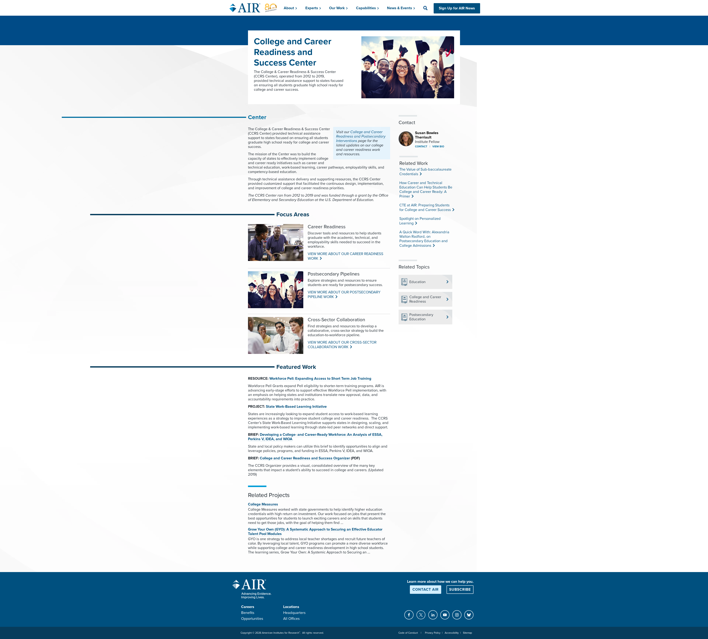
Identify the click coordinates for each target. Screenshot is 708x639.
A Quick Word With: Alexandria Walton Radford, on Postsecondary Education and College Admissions (424, 239)
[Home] (253, 8)
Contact (421, 146)
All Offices (291, 619)
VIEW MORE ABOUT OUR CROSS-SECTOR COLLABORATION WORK (342, 344)
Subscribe (460, 589)
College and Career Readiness (425, 299)
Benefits (247, 613)
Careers (247, 607)
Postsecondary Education (421, 317)
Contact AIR (425, 589)
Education (417, 282)
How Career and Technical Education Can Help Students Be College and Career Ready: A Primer (425, 190)
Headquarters (294, 613)
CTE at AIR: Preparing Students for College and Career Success (424, 207)
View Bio (438, 146)
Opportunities (252, 619)
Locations (291, 607)
